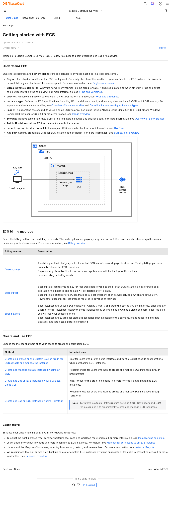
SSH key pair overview (126, 132)
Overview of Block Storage (149, 118)
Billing (57, 18)
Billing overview (76, 243)
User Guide (12, 18)
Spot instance (12, 313)
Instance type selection (151, 438)
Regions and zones (103, 83)
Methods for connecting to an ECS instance (131, 442)
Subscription (12, 292)
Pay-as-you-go (13, 269)
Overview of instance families (67, 105)
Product (162, 47)
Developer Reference (34, 18)
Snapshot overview (36, 456)
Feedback (90, 484)
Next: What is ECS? (158, 469)
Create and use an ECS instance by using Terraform (34, 401)
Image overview (81, 114)
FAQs (77, 18)
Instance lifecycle (144, 447)
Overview (119, 128)
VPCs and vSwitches (90, 91)
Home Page (8, 25)
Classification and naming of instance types (114, 105)
